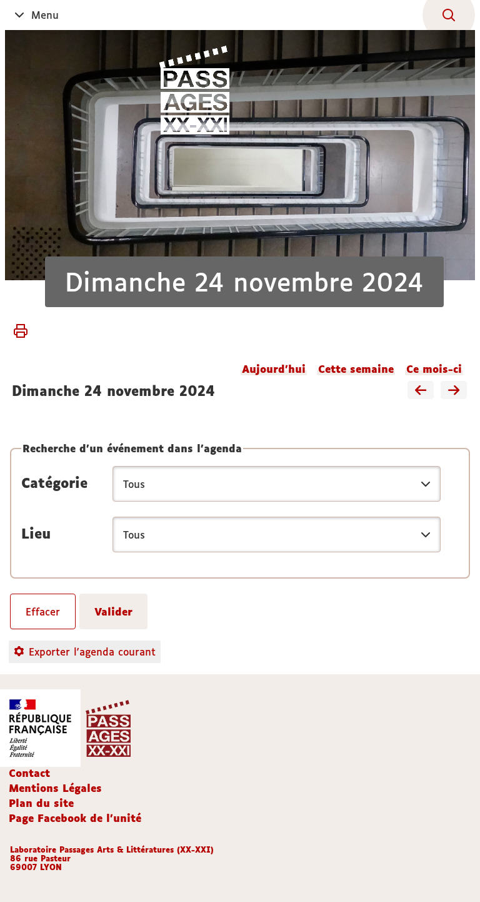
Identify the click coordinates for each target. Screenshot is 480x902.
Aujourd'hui (274, 369)
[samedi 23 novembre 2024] (420, 391)
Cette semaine (356, 369)
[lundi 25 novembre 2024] (453, 391)
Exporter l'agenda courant (92, 652)
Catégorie (54, 483)
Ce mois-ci (434, 369)
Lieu (36, 533)
